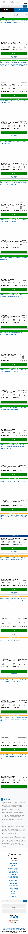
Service (13, 874)
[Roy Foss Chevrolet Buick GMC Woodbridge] (15, 2)
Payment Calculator (13, 888)
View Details (14, 53)
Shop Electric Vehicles (13, 872)
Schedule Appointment (13, 876)
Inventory (13, 863)
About (13, 891)
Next (8, 799)
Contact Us (13, 896)
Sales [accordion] (13, 907)
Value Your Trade (13, 889)
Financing (13, 883)
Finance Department (13, 885)
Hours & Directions (13, 894)
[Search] (25, 6)
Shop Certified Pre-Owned (13, 868)
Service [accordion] (13, 909)
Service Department (13, 877)
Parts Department (13, 880)
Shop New (13, 865)
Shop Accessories (13, 881)
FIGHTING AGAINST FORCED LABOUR (11, 929)
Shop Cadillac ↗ (13, 869)
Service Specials (13, 879)
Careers (13, 897)
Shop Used (13, 866)
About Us (13, 893)
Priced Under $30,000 (13, 871)
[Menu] (25, 3)
